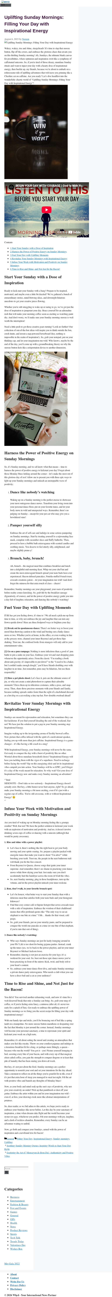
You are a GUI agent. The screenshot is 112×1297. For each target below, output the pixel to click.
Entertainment (17, 1200)
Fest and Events (18, 1208)
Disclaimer (16, 1289)
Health (13, 1223)
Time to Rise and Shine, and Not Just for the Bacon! (35, 268)
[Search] (6, 1172)
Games (13, 1211)
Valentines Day (18, 1245)
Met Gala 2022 (12, 1263)
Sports (13, 1234)
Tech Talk (15, 1237)
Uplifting (8, 1142)
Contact (14, 1278)
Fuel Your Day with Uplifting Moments (29, 255)
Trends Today (17, 1241)
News (13, 1226)
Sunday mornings (61, 1138)
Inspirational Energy (43, 1138)
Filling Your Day (24, 1138)
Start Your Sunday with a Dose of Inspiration (31, 248)
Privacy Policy (18, 1285)
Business (14, 1197)
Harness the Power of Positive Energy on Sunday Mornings (38, 251)
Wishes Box (16, 1248)
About (13, 1274)
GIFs (12, 1219)
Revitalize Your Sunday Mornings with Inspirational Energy (38, 258)
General (10, 1138)
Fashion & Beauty (19, 1204)
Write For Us (17, 1281)
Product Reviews (18, 1230)
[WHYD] (5, 2)
